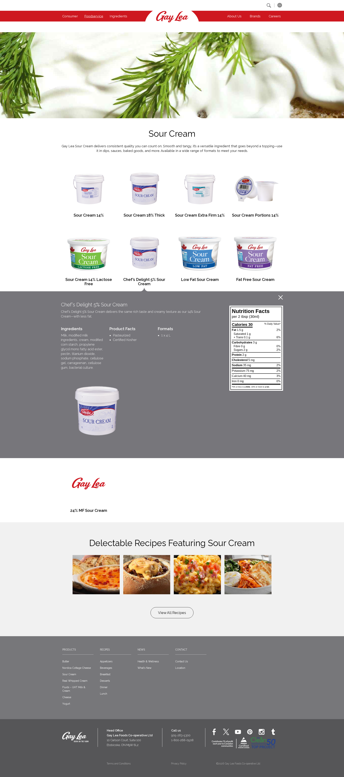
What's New (144, 667)
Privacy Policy (179, 763)
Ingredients (118, 16)
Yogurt (66, 703)
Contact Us (181, 661)
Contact (181, 649)
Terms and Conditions (119, 763)
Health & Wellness (148, 661)
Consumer (70, 16)
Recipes (105, 649)
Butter (65, 661)
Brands (255, 16)
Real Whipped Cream (74, 680)
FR (279, 5)
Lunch (103, 693)
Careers (275, 16)
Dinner (104, 687)
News (141, 649)
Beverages (106, 667)
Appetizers (106, 661)
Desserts (105, 680)
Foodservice (93, 16)
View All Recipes (172, 613)
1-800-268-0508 (182, 740)
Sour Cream (69, 674)
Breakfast (105, 674)
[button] (268, 5)
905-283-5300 (180, 735)
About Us (234, 16)
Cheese (66, 697)
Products (69, 649)
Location (180, 667)
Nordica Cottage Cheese (76, 667)
